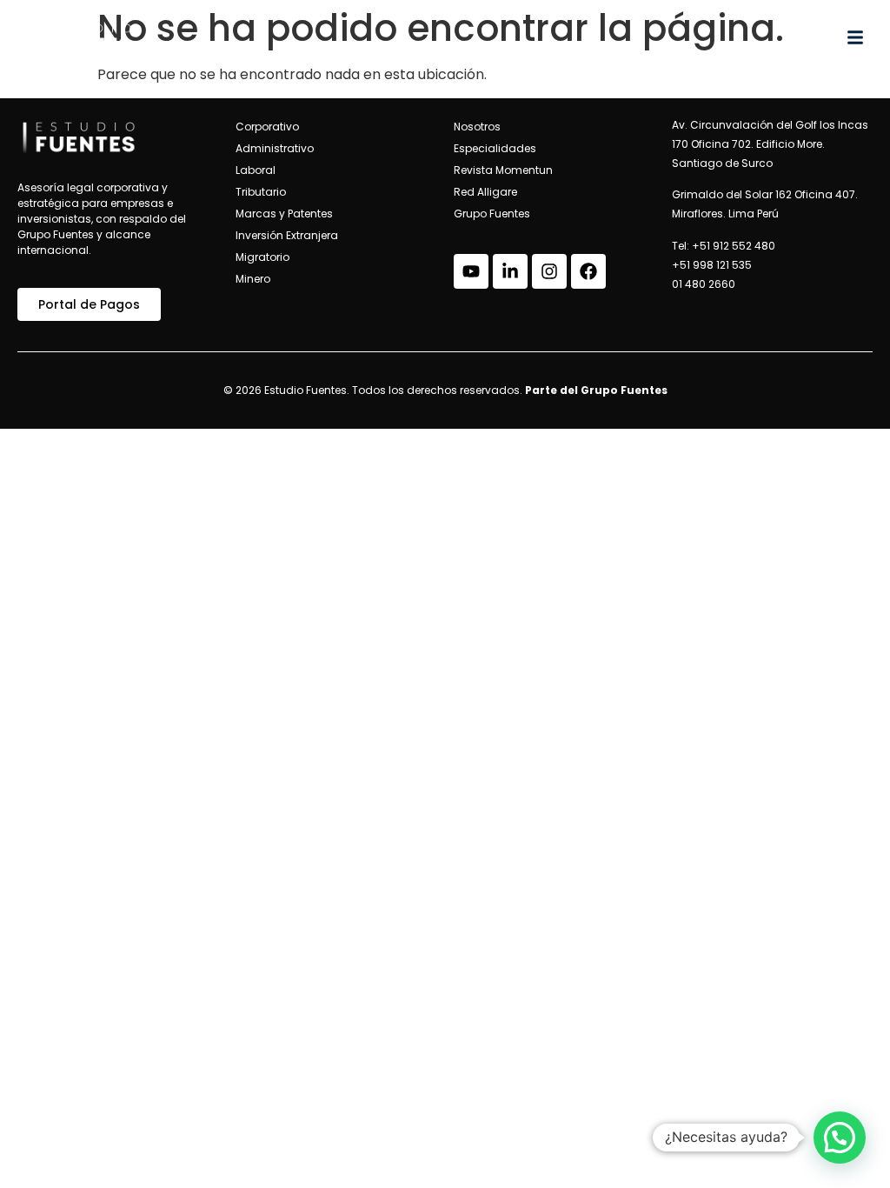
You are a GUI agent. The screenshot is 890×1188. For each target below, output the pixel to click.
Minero (253, 278)
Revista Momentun (503, 170)
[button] (840, 1137)
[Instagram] (549, 271)
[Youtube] (471, 271)
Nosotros (477, 126)
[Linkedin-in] (510, 271)
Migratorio (262, 257)
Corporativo (267, 126)
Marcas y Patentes (284, 213)
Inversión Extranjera (287, 235)
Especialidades (495, 148)
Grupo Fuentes (492, 213)
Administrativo (275, 148)
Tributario (261, 191)
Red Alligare (485, 191)
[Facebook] (588, 271)
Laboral (256, 170)
